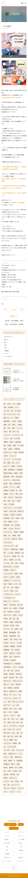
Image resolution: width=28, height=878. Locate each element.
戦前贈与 (5, 604)
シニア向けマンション (8, 594)
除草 (12, 670)
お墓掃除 (6, 350)
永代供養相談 (17, 449)
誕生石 (13, 428)
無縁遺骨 (16, 532)
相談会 (5, 449)
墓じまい (6, 339)
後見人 (12, 518)
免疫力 (5, 760)
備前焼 (8, 462)
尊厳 (11, 639)
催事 (18, 774)
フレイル (17, 407)
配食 (17, 494)
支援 (12, 587)
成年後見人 (19, 514)
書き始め (5, 767)
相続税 (10, 483)
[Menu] (25, 3)
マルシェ (16, 521)
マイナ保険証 (11, 504)
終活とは (9, 403)
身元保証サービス (13, 691)
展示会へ (14, 424)
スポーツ (20, 753)
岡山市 (21, 473)
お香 (5, 345)
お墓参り (19, 500)
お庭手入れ (17, 670)
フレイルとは (6, 410)
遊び (10, 608)
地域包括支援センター (8, 663)
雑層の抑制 (11, 674)
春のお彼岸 (6, 774)
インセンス (6, 591)
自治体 (5, 584)
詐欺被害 (5, 632)
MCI (12, 629)
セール (5, 701)
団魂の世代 (19, 646)
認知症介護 (21, 452)
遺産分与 (13, 764)
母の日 (12, 719)
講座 (18, 618)
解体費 (5, 528)
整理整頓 (10, 521)
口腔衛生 (9, 445)
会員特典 (14, 535)
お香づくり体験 (12, 511)
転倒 (22, 518)
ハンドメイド (12, 791)
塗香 (14, 618)
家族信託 (18, 518)
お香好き (5, 511)
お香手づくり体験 (16, 480)
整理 (5, 719)
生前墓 (20, 708)
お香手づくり (6, 549)
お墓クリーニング (7, 601)
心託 (9, 535)
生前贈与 (5, 483)
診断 (5, 729)
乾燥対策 (20, 767)
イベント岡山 (10, 552)
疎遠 (19, 636)
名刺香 (11, 591)
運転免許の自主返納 (8, 473)
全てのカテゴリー (8, 336)
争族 (5, 670)
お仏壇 (16, 563)
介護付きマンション (8, 452)
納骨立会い (13, 788)
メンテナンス (20, 788)
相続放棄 (19, 403)
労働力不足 (17, 649)
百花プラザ (6, 577)
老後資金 (15, 608)
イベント (6, 353)
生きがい (5, 726)
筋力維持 (5, 487)
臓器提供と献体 (14, 549)
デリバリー (11, 494)
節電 (5, 736)
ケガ (20, 698)
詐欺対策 (5, 636)
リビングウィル (7, 435)
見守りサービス (7, 705)
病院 (17, 546)
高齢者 (18, 487)
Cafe (20, 694)
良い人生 (19, 729)
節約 (12, 736)
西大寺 (21, 573)
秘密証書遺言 (6, 764)
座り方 (13, 733)
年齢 (10, 618)
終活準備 (21, 532)
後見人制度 (6, 625)
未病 (5, 687)
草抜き (10, 708)
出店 (8, 719)
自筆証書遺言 (19, 760)
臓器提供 (21, 549)
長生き (11, 757)
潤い (5, 771)
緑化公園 (12, 577)
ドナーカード (12, 642)
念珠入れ (5, 431)
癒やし (12, 684)
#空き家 (7, 321)
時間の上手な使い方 (8, 566)
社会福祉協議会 (12, 636)
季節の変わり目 (18, 757)
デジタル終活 (18, 410)
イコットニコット (7, 698)
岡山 (12, 781)
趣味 (18, 722)
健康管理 (10, 760)
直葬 (14, 431)
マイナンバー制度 (17, 507)
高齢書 (20, 691)
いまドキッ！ (13, 715)
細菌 (20, 736)
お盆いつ (5, 559)
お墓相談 (10, 449)
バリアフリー (18, 594)
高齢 (17, 677)
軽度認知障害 (6, 525)
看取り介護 (14, 539)
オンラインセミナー (8, 532)
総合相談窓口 (18, 663)
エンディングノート (15, 784)
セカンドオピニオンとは (9, 546)
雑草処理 (5, 674)
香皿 (13, 462)
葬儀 (10, 431)
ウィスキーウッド (16, 435)
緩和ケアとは (6, 417)
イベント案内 (20, 445)
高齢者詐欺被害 (12, 632)
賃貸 (9, 701)
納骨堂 (5, 535)
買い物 (21, 494)
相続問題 (11, 767)
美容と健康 (16, 687)
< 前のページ (5, 309)
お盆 (22, 556)
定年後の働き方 (19, 476)
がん (12, 417)
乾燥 (16, 767)
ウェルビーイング (11, 729)
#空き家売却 (13, 324)
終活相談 (12, 490)
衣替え (19, 715)
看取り (19, 535)
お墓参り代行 (20, 511)
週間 (18, 733)
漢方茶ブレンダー (7, 681)
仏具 (5, 348)
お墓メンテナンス (7, 615)
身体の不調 (18, 684)
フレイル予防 (6, 563)
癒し (17, 490)
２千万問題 (21, 608)
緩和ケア (20, 539)
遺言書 (5, 469)
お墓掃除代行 (18, 674)
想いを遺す (16, 566)
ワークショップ (12, 455)
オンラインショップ (11, 414)
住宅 (12, 525)
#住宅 (6, 324)
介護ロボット (12, 653)
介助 (10, 694)
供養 (5, 712)
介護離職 (5, 494)
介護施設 (14, 556)
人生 (5, 722)
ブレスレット (19, 428)
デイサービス (6, 629)
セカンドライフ (7, 480)
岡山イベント (6, 466)
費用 (5, 500)
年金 (12, 410)
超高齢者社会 (6, 649)
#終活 (21, 321)
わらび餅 (15, 698)
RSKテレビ (6, 715)
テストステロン (7, 750)
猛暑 (8, 736)
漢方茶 (21, 677)
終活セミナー (18, 528)
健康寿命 (17, 417)
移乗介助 (19, 653)
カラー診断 (21, 726)
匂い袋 (16, 591)
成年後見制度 (6, 518)
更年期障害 (9, 687)
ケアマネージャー (16, 580)
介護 (22, 552)
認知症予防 (6, 490)
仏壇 (21, 781)
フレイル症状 (18, 559)
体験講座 (5, 442)
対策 (19, 632)
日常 (21, 733)
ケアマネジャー (7, 556)
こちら (12, 255)
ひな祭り (9, 771)
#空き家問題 (14, 321)
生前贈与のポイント (12, 753)
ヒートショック (7, 459)
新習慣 (18, 764)
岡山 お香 (20, 604)
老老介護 (5, 608)
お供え (13, 500)
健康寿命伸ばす (7, 421)
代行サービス (16, 601)
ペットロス (9, 712)
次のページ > (23, 309)
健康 (5, 445)
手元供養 (21, 563)
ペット (13, 705)
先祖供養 (11, 559)
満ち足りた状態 (7, 733)
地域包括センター (7, 580)
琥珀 (11, 438)
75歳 (12, 649)
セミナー (5, 791)
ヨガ (5, 746)
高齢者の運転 (6, 476)
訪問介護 (5, 622)
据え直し (15, 615)
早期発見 (16, 629)
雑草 (8, 670)
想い (8, 587)
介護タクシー (13, 570)
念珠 (9, 424)
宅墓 (12, 563)
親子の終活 (21, 667)
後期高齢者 (12, 646)
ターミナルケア (7, 539)
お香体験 (16, 712)
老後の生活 (17, 611)
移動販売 (5, 778)
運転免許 (16, 473)
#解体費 (21, 324)
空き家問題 (10, 407)
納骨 (5, 428)
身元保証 (5, 677)
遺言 (5, 587)
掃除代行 (9, 722)
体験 (20, 490)
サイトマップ (21, 861)
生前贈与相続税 (17, 483)
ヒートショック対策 (16, 459)
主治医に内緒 (17, 656)
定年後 (12, 476)
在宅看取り (6, 639)
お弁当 (5, 497)
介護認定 (11, 442)
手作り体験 (6, 660)
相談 (5, 462)
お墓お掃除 (6, 514)
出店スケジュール (13, 778)
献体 (5, 552)
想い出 (20, 771)
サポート (15, 694)
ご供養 (5, 504)
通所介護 (12, 625)
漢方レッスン (6, 684)
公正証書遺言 (19, 469)
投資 (5, 611)
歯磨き (22, 719)
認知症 (15, 452)
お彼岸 (8, 500)
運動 (20, 743)
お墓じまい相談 (18, 497)
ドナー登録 (19, 642)
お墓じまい (10, 497)
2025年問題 (6, 646)
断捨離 (5, 424)
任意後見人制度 (18, 622)
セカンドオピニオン (8, 542)
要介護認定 (6, 570)
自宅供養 (19, 424)
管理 (14, 722)
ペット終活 (10, 528)
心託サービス (6, 788)
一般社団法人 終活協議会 (17, 202)
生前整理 (19, 421)
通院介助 (5, 694)
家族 (19, 556)
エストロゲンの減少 (11, 746)
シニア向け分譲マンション (9, 597)
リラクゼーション (19, 750)
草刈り (15, 708)
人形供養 (15, 771)
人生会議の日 (13, 660)
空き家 (5, 407)
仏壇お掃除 (12, 514)
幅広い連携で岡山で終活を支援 (10, 291)
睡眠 (13, 750)
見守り (10, 656)
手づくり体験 (17, 438)
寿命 (18, 705)
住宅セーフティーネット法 (17, 701)
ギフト (17, 719)
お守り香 (20, 615)
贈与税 (5, 753)
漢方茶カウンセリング (17, 681)
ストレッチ (6, 757)
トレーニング (12, 487)
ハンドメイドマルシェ (8, 573)
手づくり (18, 462)
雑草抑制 (5, 708)
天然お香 (5, 455)
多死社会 (16, 639)
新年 (20, 639)
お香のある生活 (12, 604)
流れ (18, 431)
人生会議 (18, 577)
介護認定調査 (18, 442)
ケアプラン (14, 667)
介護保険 (11, 622)
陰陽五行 (5, 691)
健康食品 (15, 743)
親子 (20, 584)
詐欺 (21, 629)
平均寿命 (14, 421)
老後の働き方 (10, 611)
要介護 (17, 625)
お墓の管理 (12, 774)
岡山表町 (13, 466)
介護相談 (10, 584)
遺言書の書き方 (11, 469)
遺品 (16, 739)
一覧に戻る (14, 310)
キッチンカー (6, 781)
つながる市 (19, 466)
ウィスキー (6, 438)
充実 (21, 722)
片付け (5, 521)
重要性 (16, 573)
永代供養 (17, 781)
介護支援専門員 (7, 667)
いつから (16, 584)
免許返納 (5, 618)
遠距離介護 (17, 552)
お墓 (8, 784)
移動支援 (5, 656)
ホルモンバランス (7, 743)
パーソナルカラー (13, 726)
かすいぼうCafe (8, 356)
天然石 (8, 428)
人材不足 (5, 653)
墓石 (5, 784)
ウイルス (5, 739)
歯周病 (14, 445)
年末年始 (5, 642)
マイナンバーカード (8, 507)
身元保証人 (11, 677)
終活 (3, 304)
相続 (14, 403)
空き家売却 (17, 525)
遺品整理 (11, 739)
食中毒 (16, 736)
